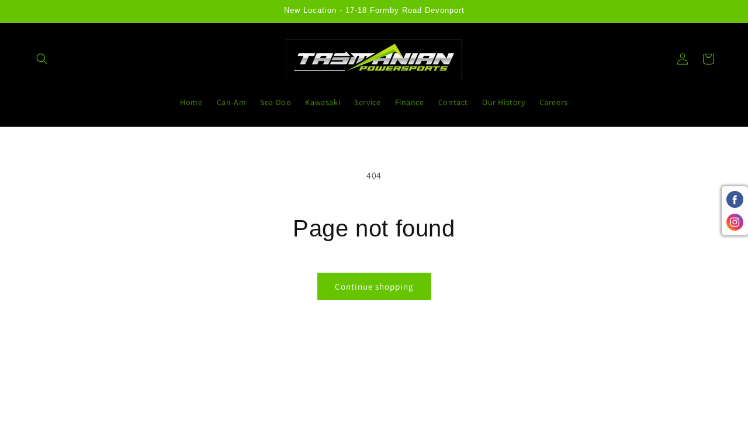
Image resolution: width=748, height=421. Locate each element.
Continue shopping (374, 286)
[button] (42, 59)
